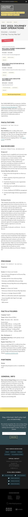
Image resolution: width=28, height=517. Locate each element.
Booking (16, 14)
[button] (26, 2)
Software (7, 454)
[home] (9, 1)
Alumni (10, 14)
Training (20, 452)
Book (7, 452)
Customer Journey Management (9, 107)
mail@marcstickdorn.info (11, 353)
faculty (4, 14)
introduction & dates (8, 12)
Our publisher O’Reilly (17, 454)
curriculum (20, 12)
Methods (13, 452)
